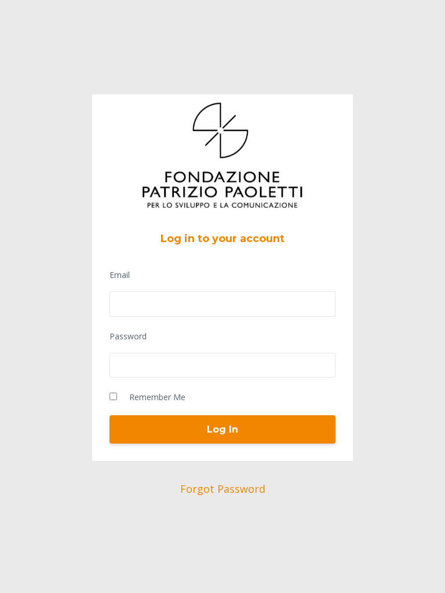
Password (128, 336)
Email (120, 274)
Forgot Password (222, 489)
